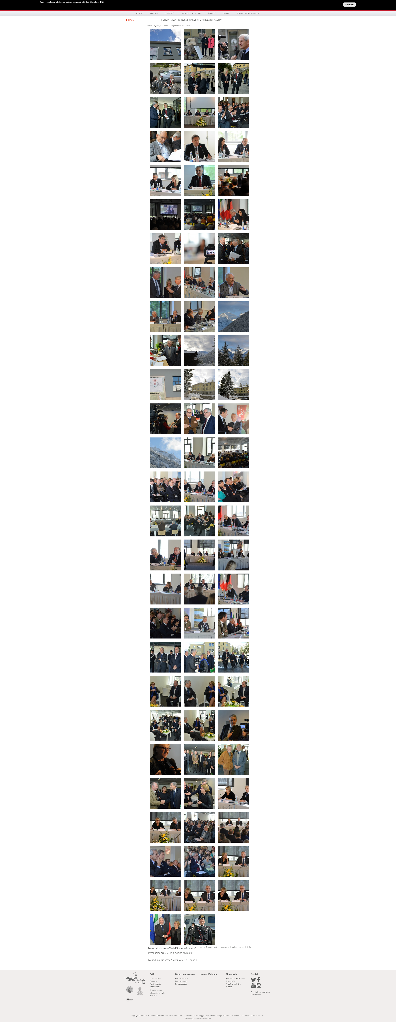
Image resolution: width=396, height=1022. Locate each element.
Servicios (212, 13)
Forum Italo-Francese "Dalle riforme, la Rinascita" (173, 960)
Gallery (226, 13)
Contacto (153, 981)
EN (141, 983)
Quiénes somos (155, 978)
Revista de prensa (181, 978)
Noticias (139, 13)
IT (135, 983)
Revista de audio (181, 984)
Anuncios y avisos (156, 990)
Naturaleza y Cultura (191, 13)
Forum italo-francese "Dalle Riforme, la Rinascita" (191, 20)
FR (138, 983)
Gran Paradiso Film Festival (235, 978)
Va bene (349, 4)
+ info (101, 2)
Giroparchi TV (230, 981)
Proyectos (169, 13)
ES (144, 983)
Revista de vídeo (181, 981)
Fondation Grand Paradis (248, 13)
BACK (131, 20)
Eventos (154, 13)
